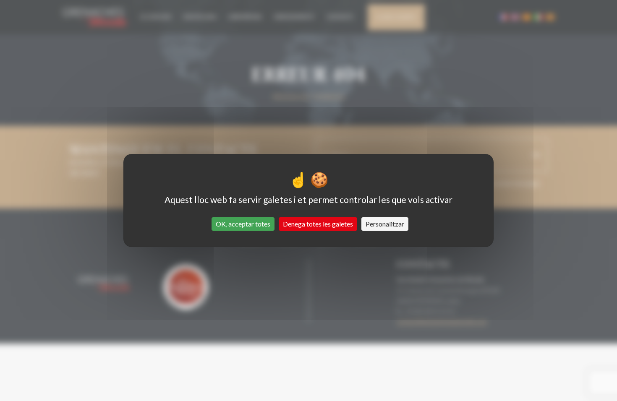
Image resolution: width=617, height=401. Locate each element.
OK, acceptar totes (243, 224)
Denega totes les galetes (318, 224)
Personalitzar (385, 224)
